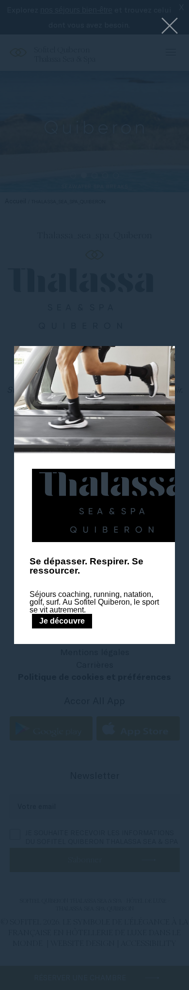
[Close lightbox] (170, 26)
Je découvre (62, 621)
